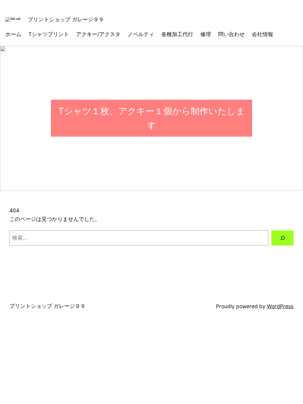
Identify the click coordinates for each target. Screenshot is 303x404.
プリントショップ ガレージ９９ (66, 19)
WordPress (280, 306)
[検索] (282, 237)
